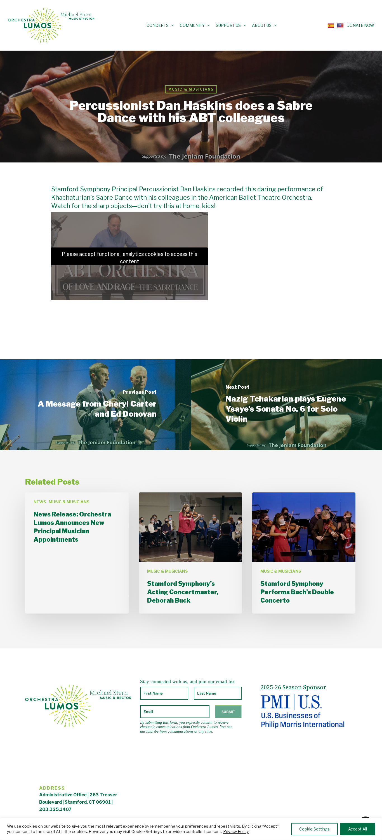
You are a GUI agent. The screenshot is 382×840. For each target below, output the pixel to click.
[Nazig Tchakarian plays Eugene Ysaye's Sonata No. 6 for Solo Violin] (286, 404)
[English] (339, 25)
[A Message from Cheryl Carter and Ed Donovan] (95, 404)
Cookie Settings (314, 829)
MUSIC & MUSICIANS (191, 89)
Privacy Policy (236, 831)
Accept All (357, 829)
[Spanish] (329, 25)
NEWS (40, 501)
